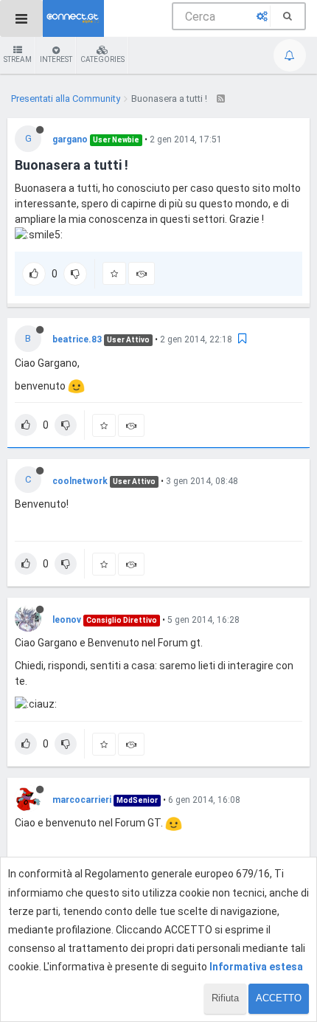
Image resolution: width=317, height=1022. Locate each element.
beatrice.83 (77, 339)
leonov (66, 620)
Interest (56, 59)
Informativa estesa (256, 967)
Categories (102, 59)
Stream (18, 59)
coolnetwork (80, 481)
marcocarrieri (81, 800)
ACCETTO (279, 998)
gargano (70, 139)
